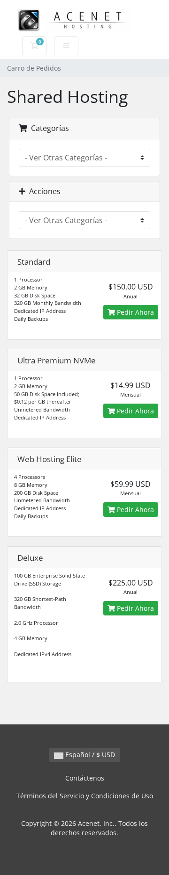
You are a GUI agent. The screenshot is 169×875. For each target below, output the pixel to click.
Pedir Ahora (134, 312)
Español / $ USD (89, 754)
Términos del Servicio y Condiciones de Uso (84, 795)
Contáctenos (84, 778)
